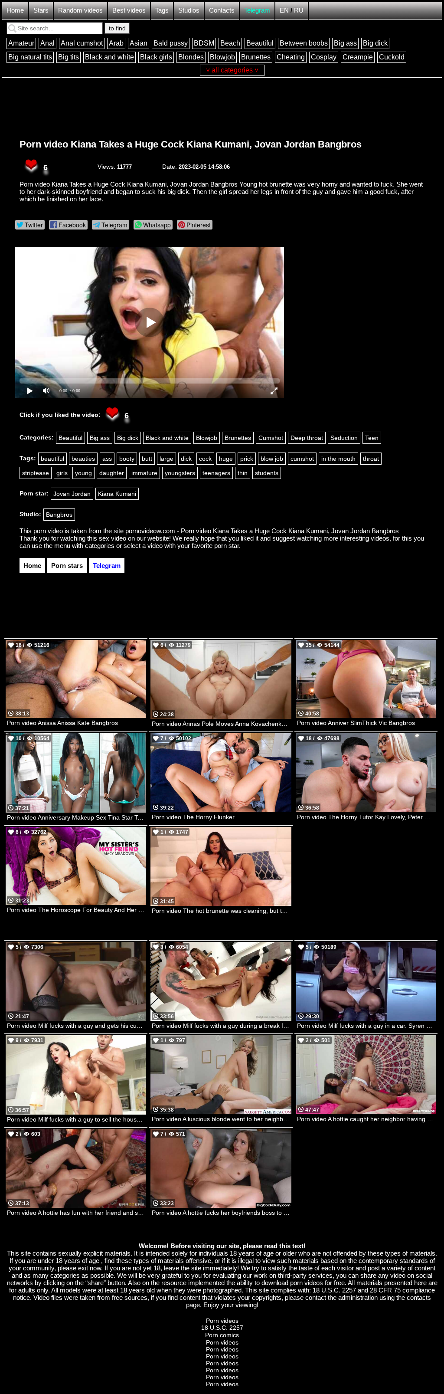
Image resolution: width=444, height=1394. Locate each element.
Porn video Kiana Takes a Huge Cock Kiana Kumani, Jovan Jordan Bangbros (191, 144)
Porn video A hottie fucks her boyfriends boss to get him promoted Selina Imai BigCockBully (221, 1212)
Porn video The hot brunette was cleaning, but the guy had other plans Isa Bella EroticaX (221, 910)
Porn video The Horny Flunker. (194, 816)
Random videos (80, 10)
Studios (188, 10)
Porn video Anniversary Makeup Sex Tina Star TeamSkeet (76, 817)
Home (15, 10)
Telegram (257, 10)
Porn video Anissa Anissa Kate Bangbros (62, 722)
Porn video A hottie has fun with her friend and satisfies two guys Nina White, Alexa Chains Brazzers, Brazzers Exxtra (76, 1212)
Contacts (222, 10)
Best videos (129, 10)
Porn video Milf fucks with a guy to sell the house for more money (76, 1119)
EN (284, 10)
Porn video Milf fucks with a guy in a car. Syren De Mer (366, 1025)
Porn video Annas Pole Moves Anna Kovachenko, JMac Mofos (221, 723)
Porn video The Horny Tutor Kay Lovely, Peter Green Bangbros (366, 816)
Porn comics (222, 1335)
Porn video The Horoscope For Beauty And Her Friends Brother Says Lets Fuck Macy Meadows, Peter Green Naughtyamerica (76, 909)
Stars (41, 10)
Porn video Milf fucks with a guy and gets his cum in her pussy (76, 1025)
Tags (162, 10)
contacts (419, 1297)
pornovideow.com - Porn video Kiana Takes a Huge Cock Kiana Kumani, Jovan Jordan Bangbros (262, 531)
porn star (226, 545)
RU (299, 10)
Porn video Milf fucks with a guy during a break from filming (221, 1025)
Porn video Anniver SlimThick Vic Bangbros (356, 722)
